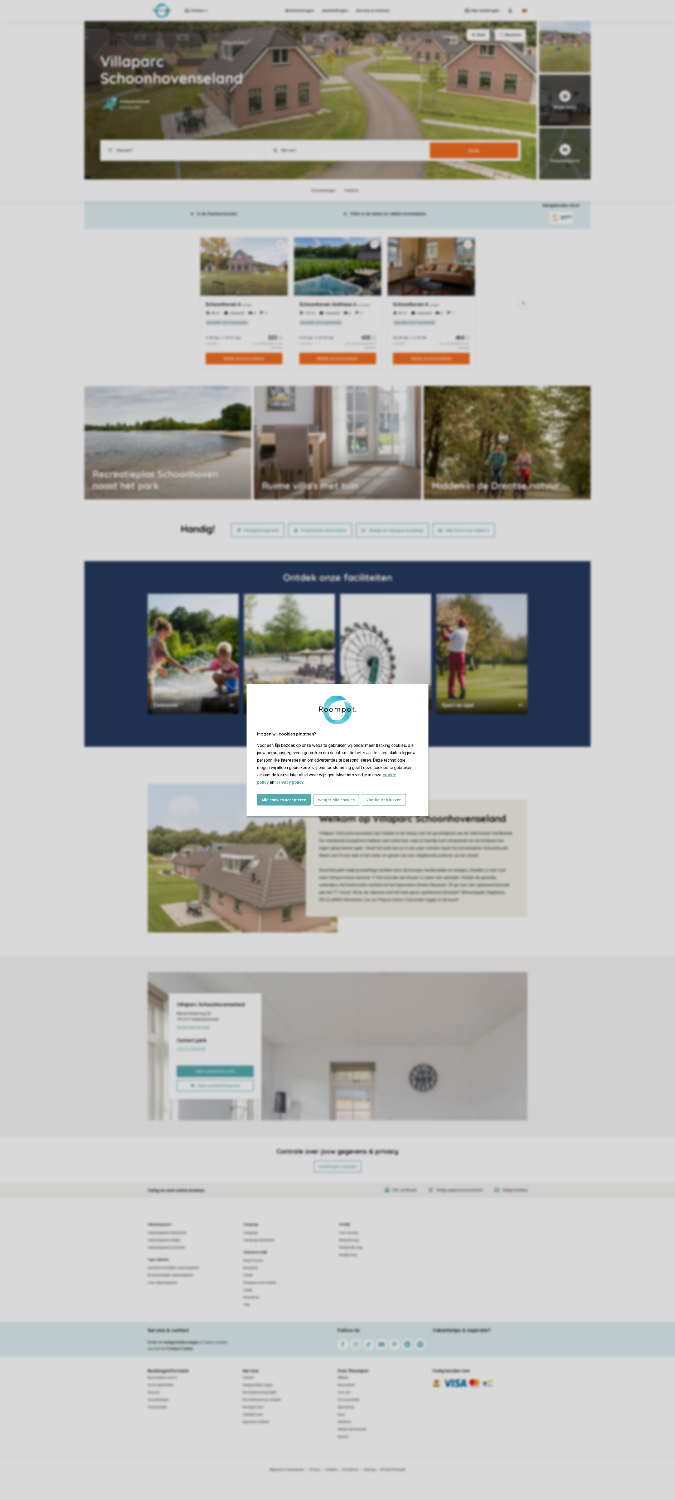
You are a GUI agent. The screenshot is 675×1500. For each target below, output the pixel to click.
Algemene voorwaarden (286, 1470)
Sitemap (369, 1470)
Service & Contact (373, 10)
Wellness (344, 1422)
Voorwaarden (157, 1407)
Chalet (248, 1275)
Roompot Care (253, 1407)
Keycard (154, 1392)
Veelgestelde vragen (258, 1385)
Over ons (344, 1392)
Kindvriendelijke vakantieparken (171, 1275)
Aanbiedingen (335, 10)
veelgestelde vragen (181, 1342)
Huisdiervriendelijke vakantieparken (173, 1268)
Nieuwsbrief (346, 1385)
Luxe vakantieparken (162, 1282)
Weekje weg (348, 1255)
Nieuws (343, 1437)
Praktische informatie (323, 530)
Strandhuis (251, 1297)
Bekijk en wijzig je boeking (396, 530)
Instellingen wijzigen (337, 1166)
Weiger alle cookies (336, 799)
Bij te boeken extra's (162, 1377)
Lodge (247, 1290)
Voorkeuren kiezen (384, 799)
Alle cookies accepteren (284, 799)
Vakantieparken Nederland (167, 1233)
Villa (246, 1305)
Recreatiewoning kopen (260, 1392)
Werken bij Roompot (352, 1429)
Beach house (253, 1260)
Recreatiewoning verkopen (262, 1400)
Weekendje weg (350, 1247)
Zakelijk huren (253, 1414)
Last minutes (348, 1233)
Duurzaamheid (348, 1400)
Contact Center (180, 1348)
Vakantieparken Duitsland (166, 1247)
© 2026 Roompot (393, 1470)
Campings (250, 1224)
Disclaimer (350, 1470)
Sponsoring (346, 1407)
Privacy (315, 1470)
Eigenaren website (256, 1422)
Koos (341, 1414)
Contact (248, 1377)
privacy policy (289, 782)
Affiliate (343, 1377)
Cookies (331, 1470)
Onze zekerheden (161, 1385)
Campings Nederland (258, 1240)
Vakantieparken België (164, 1240)
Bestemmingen (299, 10)
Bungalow (250, 1268)
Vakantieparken (159, 1224)
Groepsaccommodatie (259, 1282)
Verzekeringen (158, 1400)
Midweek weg (349, 1240)
